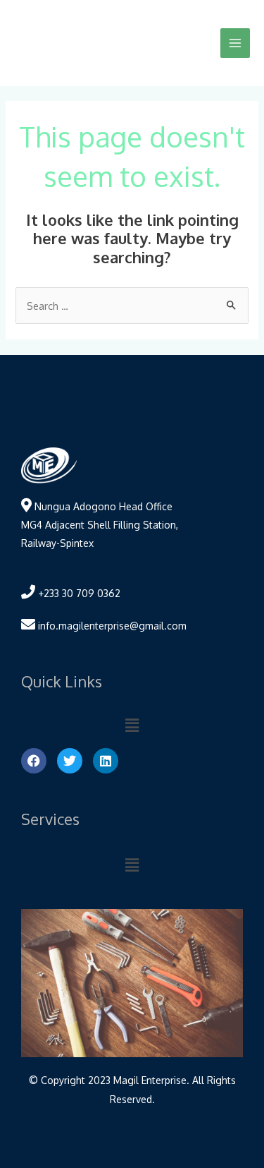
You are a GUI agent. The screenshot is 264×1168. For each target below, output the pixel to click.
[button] (132, 725)
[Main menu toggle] (235, 43)
